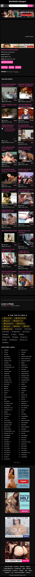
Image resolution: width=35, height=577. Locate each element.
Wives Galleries (25, 427)
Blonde (22, 144)
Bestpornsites (7, 429)
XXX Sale (6, 369)
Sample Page (18, 568)
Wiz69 (22, 354)
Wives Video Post (25, 358)
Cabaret (23, 164)
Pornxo (23, 399)
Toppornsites (16, 331)
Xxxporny (23, 418)
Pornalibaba (7, 435)
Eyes (8, 166)
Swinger (9, 227)
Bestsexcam (24, 350)
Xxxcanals (6, 454)
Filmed (22, 268)
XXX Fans (23, 444)
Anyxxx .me (23, 339)
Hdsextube (18, 329)
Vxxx (5, 395)
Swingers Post (7, 360)
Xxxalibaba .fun (8, 409)
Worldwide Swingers (17, 1)
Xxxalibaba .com (25, 452)
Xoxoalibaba (24, 435)
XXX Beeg (6, 444)
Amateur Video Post (26, 356)
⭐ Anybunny (20, 323)
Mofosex (5, 342)
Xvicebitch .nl (7, 442)
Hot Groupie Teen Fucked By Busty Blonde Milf (25, 127)
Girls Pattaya (24, 367)
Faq (12, 572)
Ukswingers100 (25, 380)
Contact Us (15, 570)
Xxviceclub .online (26, 442)
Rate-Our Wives (25, 420)
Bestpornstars (7, 365)
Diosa (25, 186)
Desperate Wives (25, 360)
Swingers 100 (7, 380)
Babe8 (5, 412)
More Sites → (17, 462)
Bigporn (6, 388)
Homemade (28, 101)
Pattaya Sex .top (8, 407)
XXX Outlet (7, 448)
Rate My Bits (24, 422)
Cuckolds (23, 101)
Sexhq (5, 392)
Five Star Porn (25, 405)
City (9, 288)
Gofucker (6, 363)
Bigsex (21, 334)
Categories (7, 572)
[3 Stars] (3, 71)
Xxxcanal (6, 416)
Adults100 (6, 373)
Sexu (5, 399)
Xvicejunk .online (8, 403)
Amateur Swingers (7, 62)
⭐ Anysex (6, 320)
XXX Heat (6, 446)
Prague (19, 67)
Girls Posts (7, 375)
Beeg (22, 392)
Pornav (6, 352)
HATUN (6, 122)
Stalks (26, 248)
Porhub (23, 433)
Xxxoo (5, 418)
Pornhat (6, 354)
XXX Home (24, 446)
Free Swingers (25, 377)
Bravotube (27, 329)
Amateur (6, 101)
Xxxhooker (24, 454)
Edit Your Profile (8, 566)
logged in (9, 305)
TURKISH (28, 225)
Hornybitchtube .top (9, 367)
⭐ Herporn (6, 326)
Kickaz (9, 246)
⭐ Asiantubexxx (8, 323)
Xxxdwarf (23, 369)
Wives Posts (7, 377)
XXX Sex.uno (7, 414)
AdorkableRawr (7, 207)
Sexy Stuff (6, 384)
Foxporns (23, 390)
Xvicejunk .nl (24, 401)
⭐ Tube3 (26, 326)
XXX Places (7, 450)
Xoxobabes (7, 437)
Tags (26, 570)
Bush (22, 122)
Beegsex (5, 334)
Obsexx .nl (24, 397)
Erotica (26, 164)
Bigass (23, 363)
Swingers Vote (7, 424)
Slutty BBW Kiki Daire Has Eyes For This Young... (8, 149)
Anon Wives (7, 420)
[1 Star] (1, 71)
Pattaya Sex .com (8, 433)
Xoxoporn (23, 439)
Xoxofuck (6, 439)
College (23, 207)
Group (5, 186)
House (12, 67)
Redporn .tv (24, 365)
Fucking (5, 67)
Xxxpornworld (7, 371)
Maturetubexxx (8, 397)
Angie (22, 186)
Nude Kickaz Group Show (9, 230)
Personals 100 (25, 371)
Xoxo (22, 412)
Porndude (5, 331)
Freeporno (26, 331)
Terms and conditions (19, 572)
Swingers (23, 225)
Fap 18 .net (24, 395)
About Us (28, 572)
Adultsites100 (24, 373)
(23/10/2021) (7, 142)
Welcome (22, 566)
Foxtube (23, 352)
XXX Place (24, 448)
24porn (13, 334)
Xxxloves (6, 456)
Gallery (30, 570)
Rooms (9, 186)
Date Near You (8, 382)
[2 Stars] (2, 71)
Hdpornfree (6, 337)
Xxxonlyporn (7, 405)
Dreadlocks (26, 122)
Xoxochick (24, 437)
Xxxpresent (7, 459)
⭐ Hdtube (16, 326)
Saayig (23, 409)
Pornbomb (24, 386)
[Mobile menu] (2, 5)
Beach (10, 101)
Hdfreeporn (13, 339)
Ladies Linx (24, 382)
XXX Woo (23, 414)
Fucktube (23, 429)
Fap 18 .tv (23, 337)
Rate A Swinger (8, 422)
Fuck (5, 227)
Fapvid (23, 384)
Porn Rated (24, 407)
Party (25, 288)
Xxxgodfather (24, 416)
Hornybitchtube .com (9, 431)
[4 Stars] (4, 71)
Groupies (9, 266)
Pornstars (16, 566)
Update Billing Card (8, 568)
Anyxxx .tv (6, 390)
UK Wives (23, 424)
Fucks (22, 288)
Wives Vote (7, 427)
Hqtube (15, 337)
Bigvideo (6, 386)
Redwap (23, 388)
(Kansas (6, 288)
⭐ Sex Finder (7, 318)
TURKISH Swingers (23, 210)
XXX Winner (7, 452)
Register (28, 566)
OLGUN (10, 122)
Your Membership (7, 570)
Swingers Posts (25, 375)
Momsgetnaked (25, 431)
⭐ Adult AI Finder (20, 318)
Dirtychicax (7, 401)
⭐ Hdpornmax (7, 329)
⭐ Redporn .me (18, 320)
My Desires (7, 356)
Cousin (12, 142)
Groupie (23, 248)
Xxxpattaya (24, 456)
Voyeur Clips (7, 358)
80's (5, 266)
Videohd (6, 350)
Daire (5, 166)
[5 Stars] (5, 71)
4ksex (4, 339)
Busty (26, 144)
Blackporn (23, 403)
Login (23, 568)
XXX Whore (24, 450)
